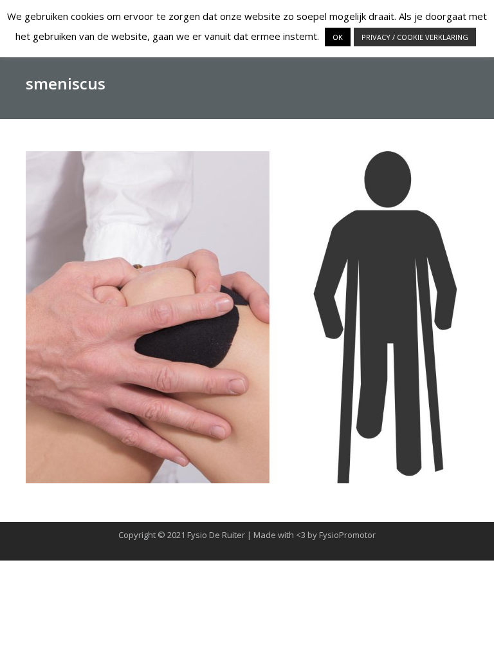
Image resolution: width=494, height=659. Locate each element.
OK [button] (338, 37)
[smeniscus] (247, 317)
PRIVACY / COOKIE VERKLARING (414, 37)
